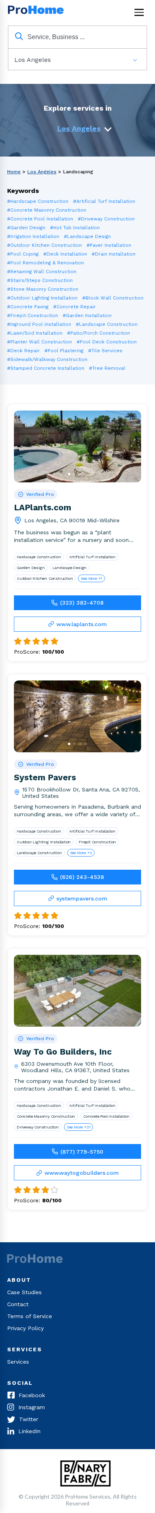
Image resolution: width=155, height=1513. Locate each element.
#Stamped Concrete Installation (45, 368)
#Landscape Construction (107, 324)
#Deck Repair (23, 350)
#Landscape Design (87, 236)
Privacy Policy (25, 1328)
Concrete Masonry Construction (46, 1116)
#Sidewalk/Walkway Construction (47, 359)
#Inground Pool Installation (39, 324)
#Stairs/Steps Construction (40, 280)
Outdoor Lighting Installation (44, 842)
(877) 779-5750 (81, 1151)
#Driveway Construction (106, 219)
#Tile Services (105, 350)
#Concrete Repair (74, 306)
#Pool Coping (23, 254)
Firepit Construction (97, 842)
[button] (69, 474)
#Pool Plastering (64, 350)
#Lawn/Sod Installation (34, 333)
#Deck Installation (65, 254)
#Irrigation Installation (33, 236)
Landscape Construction (39, 853)
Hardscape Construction (39, 557)
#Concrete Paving (27, 306)
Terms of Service (29, 1316)
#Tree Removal (107, 368)
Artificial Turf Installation (92, 557)
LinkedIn (29, 1431)
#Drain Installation (114, 254)
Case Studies (24, 1292)
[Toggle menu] (139, 12)
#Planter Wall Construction (39, 342)
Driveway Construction (38, 1127)
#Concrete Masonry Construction (46, 210)
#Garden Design (26, 227)
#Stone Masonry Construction (42, 289)
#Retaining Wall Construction (41, 271)
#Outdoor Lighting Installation (42, 298)
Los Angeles (79, 128)
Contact (18, 1304)
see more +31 (79, 1127)
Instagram (31, 1407)
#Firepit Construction (32, 315)
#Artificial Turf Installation (104, 201)
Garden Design (31, 567)
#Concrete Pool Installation (40, 219)
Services (18, 1361)
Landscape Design (69, 567)
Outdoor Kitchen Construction (45, 578)
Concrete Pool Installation (106, 1116)
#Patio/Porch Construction (98, 333)
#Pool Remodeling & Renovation (45, 263)
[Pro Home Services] (38, 12)
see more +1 (91, 578)
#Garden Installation (87, 315)
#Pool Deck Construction (107, 342)
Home (14, 172)
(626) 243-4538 (82, 877)
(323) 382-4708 (82, 602)
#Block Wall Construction (112, 298)
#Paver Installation (109, 245)
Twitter (28, 1419)
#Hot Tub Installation (75, 227)
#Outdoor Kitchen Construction (44, 245)
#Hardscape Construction (37, 201)
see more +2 (81, 853)
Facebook (32, 1395)
